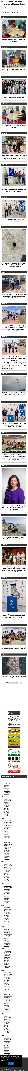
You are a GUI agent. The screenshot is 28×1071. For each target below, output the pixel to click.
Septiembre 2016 (8, 999)
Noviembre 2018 (8, 952)
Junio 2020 (6, 916)
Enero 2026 (6, 794)
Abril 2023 (6, 854)
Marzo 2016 (7, 1008)
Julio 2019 (6, 937)
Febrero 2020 (7, 922)
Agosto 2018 (7, 957)
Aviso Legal (4, 1070)
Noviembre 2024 (8, 822)
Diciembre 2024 (7, 821)
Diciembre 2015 (7, 1016)
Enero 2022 (6, 880)
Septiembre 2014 (8, 1042)
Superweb (9, 1069)
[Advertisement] (12, 699)
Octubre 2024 (7, 824)
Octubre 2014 (7, 1041)
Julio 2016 (6, 1002)
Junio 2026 (6, 786)
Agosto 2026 (7, 783)
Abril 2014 (6, 1050)
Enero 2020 (6, 924)
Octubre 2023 (7, 845)
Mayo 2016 (6, 1005)
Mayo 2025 (6, 809)
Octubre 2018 (7, 954)
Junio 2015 (6, 1025)
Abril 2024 (6, 833)
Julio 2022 (6, 871)
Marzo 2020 (7, 921)
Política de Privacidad (11, 1070)
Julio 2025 (6, 806)
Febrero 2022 (7, 879)
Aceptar (11, 1063)
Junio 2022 (6, 873)
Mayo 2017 (6, 983)
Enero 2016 (6, 1011)
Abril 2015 (6, 1028)
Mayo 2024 (6, 831)
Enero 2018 (6, 967)
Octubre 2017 (7, 975)
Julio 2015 (6, 1023)
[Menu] (1, 2)
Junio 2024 (6, 830)
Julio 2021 (6, 893)
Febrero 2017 (7, 988)
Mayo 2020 (6, 918)
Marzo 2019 (7, 943)
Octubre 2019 (7, 932)
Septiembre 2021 (8, 890)
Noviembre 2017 (8, 974)
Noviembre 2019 (8, 931)
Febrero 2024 (7, 836)
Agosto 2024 (7, 827)
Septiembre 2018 (8, 955)
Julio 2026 (6, 785)
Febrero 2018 (7, 966)
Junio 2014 (6, 1047)
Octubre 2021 (7, 889)
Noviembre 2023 (8, 844)
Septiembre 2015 (8, 1020)
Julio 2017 (6, 980)
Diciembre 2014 (7, 1038)
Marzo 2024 (7, 834)
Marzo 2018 (7, 964)
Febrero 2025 (7, 814)
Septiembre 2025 (8, 803)
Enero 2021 (6, 902)
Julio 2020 (6, 915)
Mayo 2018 (6, 961)
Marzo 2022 (7, 877)
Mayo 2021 (6, 896)
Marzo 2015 (7, 1029)
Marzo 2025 (7, 812)
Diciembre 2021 (7, 886)
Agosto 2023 (7, 848)
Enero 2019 (6, 946)
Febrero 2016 (7, 1009)
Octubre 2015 (7, 1019)
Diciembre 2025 (7, 799)
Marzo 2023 (7, 856)
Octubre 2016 (7, 997)
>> (20, 682)
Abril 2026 (6, 789)
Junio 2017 (6, 981)
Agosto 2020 (7, 913)
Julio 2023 (6, 850)
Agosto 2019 (7, 935)
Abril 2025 (6, 811)
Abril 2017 (6, 984)
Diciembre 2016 (7, 994)
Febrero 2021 (7, 901)
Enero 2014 (6, 1054)
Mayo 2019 (6, 940)
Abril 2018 (6, 963)
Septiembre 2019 (8, 934)
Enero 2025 (6, 815)
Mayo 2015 (6, 1026)
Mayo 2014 (6, 1048)
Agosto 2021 (7, 892)
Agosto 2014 (7, 1044)
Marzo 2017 (7, 986)
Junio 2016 (6, 1003)
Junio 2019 (6, 938)
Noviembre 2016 (8, 996)
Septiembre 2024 (8, 825)
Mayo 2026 (6, 788)
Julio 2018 (6, 958)
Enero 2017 (6, 989)
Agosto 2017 (7, 978)
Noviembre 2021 (8, 887)
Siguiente (15, 682)
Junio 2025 (6, 808)
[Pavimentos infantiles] (14, 755)
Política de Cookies (20, 1070)
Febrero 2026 (7, 792)
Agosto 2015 (7, 1022)
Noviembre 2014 (8, 1039)
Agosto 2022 (7, 870)
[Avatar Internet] (14, 747)
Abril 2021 (6, 898)
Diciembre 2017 (7, 972)
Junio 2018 (6, 960)
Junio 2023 (6, 851)
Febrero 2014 (7, 1053)
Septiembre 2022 (8, 868)
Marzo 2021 (7, 899)
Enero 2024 (6, 837)
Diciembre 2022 (7, 864)
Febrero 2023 (7, 857)
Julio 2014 (6, 1045)
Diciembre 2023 (7, 842)
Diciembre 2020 (7, 907)
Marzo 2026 (7, 791)
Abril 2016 (6, 1006)
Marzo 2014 (7, 1051)
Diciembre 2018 (7, 951)
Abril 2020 (6, 919)
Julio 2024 (6, 828)
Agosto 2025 (7, 805)
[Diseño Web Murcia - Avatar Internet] (12, 1069)
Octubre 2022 (7, 867)
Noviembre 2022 (8, 865)
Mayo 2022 (6, 874)
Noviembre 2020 (8, 909)
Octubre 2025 (7, 802)
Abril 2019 (6, 941)
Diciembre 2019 (7, 929)
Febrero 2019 (7, 944)
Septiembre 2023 (8, 847)
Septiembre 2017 (8, 977)
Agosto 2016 (7, 1000)
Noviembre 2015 (8, 1017)
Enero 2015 (6, 1032)
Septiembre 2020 (8, 912)
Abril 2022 (6, 876)
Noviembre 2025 (8, 800)
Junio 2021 (6, 895)
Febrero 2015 (7, 1031)
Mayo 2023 (6, 853)
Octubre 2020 (7, 910)
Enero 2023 (6, 859)
